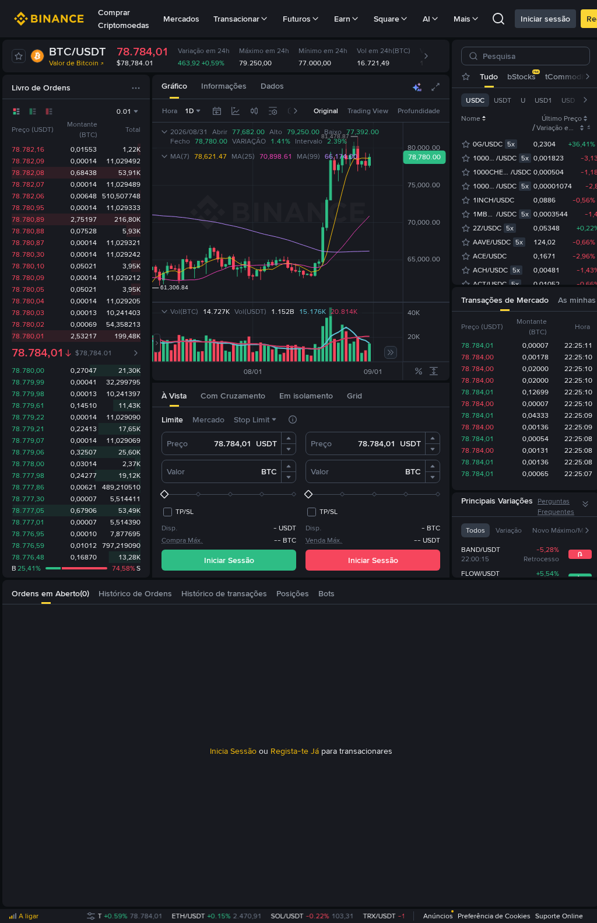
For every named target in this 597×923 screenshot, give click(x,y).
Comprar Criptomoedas (123, 18)
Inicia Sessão (233, 751)
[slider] (228, 494)
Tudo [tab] (489, 76)
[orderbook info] (136, 353)
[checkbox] (177, 511)
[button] (289, 438)
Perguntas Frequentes (556, 506)
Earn (342, 18)
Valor (176, 471)
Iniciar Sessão (229, 560)
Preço (177, 443)
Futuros (297, 18)
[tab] (174, 87)
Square (386, 18)
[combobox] (254, 111)
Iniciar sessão (545, 18)
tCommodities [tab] (570, 76)
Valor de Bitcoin (74, 63)
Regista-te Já (295, 751)
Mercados (181, 18)
